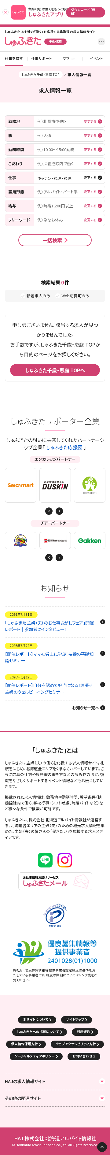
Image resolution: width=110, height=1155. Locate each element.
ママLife (69, 59)
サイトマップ (75, 1019)
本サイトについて (35, 1019)
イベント (96, 59)
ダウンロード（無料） (83, 11)
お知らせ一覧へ (85, 707)
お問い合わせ (82, 1056)
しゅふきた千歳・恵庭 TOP (41, 74)
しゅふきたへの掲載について (38, 1031)
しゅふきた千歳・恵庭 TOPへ (55, 370)
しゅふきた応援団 (64, 447)
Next (49, 511)
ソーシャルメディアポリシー (35, 1056)
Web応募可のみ (75, 295)
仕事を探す (14, 59)
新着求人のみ (38, 295)
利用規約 (83, 1031)
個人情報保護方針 (24, 1044)
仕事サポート (41, 59)
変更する (90, 121)
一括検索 (52, 240)
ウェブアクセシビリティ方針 (76, 1044)
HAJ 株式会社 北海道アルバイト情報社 (55, 1138)
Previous (59, 511)
